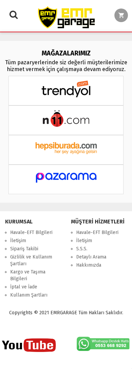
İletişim (18, 241)
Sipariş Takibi (24, 249)
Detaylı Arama (91, 257)
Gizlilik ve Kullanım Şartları (31, 260)
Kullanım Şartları (28, 295)
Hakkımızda (88, 265)
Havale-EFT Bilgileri (31, 232)
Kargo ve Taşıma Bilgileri (27, 275)
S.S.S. (81, 249)
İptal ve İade (23, 287)
